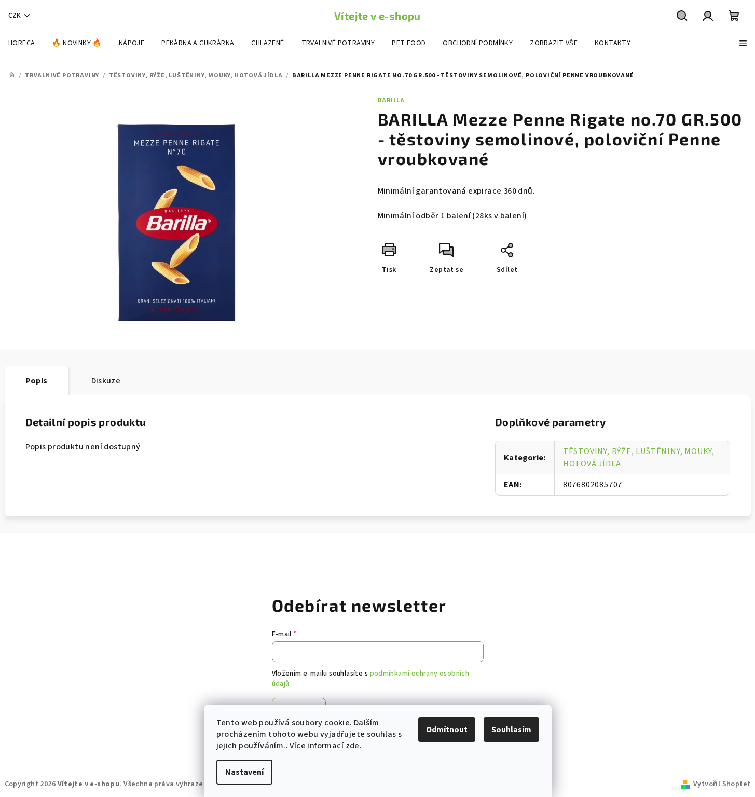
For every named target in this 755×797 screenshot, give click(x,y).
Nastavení (244, 772)
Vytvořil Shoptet (721, 784)
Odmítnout (447, 729)
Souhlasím (511, 729)
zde (353, 745)
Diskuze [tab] (106, 381)
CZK (14, 15)
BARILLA (391, 100)
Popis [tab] (36, 381)
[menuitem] (21, 43)
